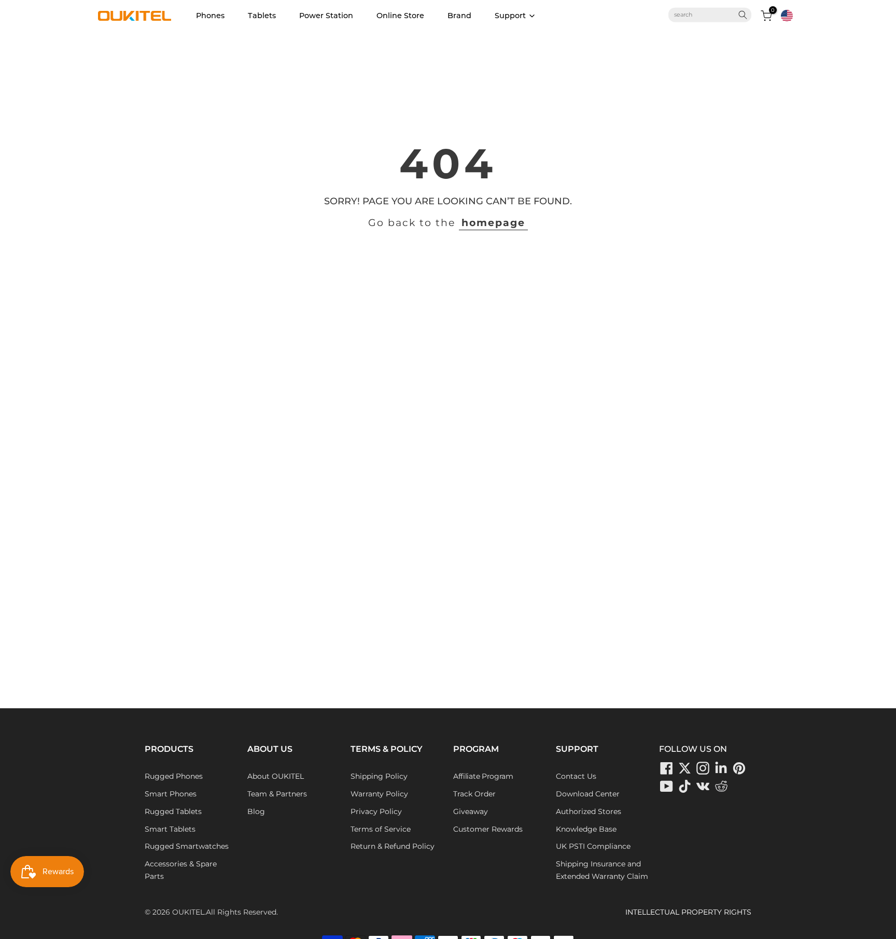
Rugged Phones (174, 776)
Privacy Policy (376, 811)
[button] (787, 16)
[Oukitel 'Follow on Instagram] (703, 768)
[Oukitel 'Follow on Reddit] (721, 786)
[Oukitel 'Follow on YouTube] (667, 786)
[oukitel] (134, 15)
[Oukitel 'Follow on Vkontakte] (703, 786)
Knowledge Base (586, 829)
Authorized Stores (588, 811)
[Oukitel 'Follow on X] (685, 768)
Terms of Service (381, 829)
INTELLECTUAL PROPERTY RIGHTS (688, 912)
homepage (493, 223)
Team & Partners (277, 793)
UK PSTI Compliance (593, 846)
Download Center (588, 793)
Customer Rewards (488, 829)
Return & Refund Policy (393, 846)
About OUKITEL (275, 776)
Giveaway (470, 811)
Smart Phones (171, 793)
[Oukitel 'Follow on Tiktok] (685, 786)
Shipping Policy (379, 776)
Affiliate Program (483, 776)
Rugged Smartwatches (187, 846)
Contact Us (576, 776)
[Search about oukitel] (705, 15)
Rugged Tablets (173, 811)
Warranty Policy (379, 793)
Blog (256, 811)
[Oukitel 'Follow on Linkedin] (721, 768)
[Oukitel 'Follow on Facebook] (667, 768)
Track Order (474, 793)
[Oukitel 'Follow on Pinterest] (739, 768)
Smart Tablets (170, 829)
